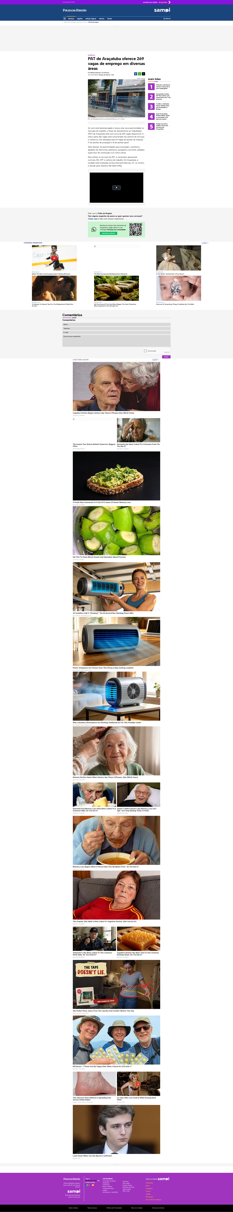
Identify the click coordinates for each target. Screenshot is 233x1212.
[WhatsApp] (139, 73)
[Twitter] (143, 73)
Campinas (149, 1188)
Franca (148, 1191)
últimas (71, 19)
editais (101, 19)
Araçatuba (149, 1183)
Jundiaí (148, 1194)
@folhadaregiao (91, 1180)
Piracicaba (149, 1197)
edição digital (90, 19)
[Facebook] (135, 73)
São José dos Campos (153, 1199)
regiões (80, 19)
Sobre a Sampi (73, 1208)
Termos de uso (92, 1208)
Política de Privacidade (114, 1208)
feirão (109, 19)
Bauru (148, 1186)
